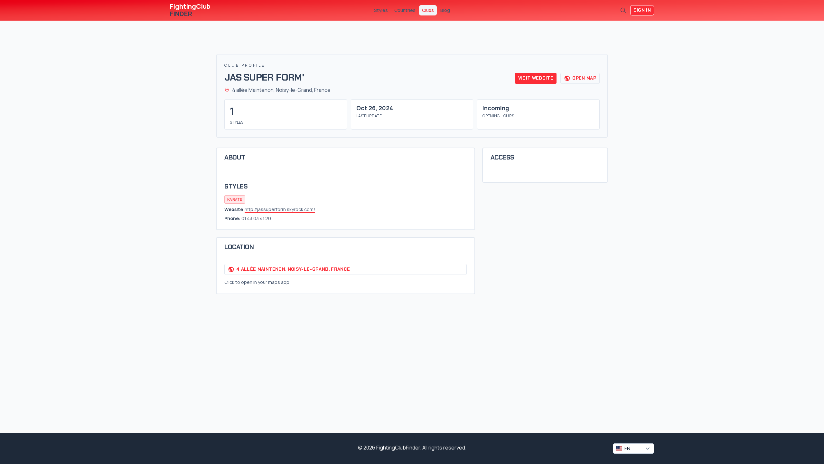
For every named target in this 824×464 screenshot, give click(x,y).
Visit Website (536, 78)
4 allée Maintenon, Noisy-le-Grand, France (293, 269)
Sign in (642, 10)
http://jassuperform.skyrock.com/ (280, 209)
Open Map (584, 78)
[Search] (623, 10)
